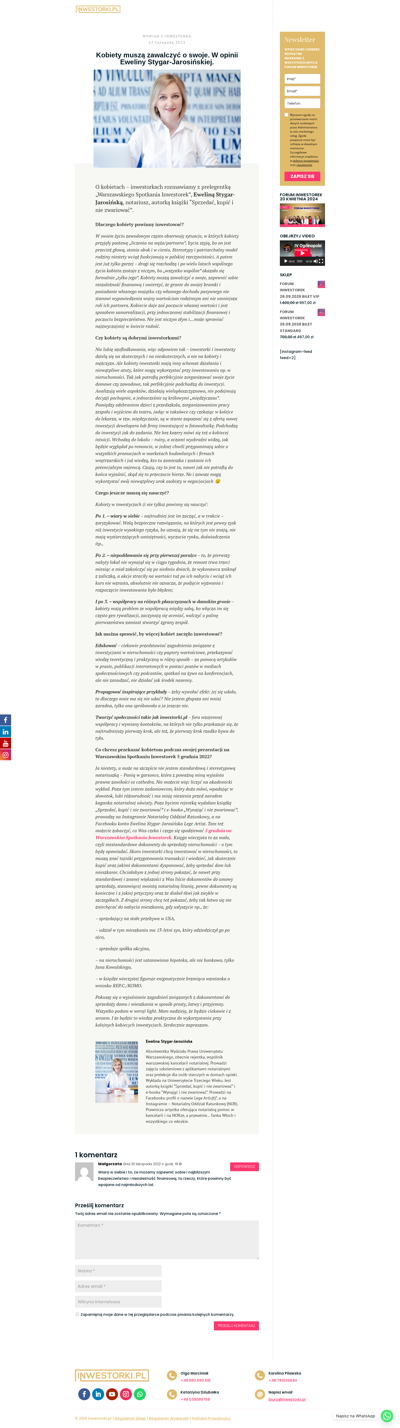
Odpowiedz (244, 1166)
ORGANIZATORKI (264, 10)
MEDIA (237, 10)
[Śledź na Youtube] (112, 1394)
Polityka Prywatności (211, 1418)
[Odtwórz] (286, 261)
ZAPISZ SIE (302, 176)
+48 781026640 (283, 1380)
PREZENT (293, 10)
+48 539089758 (195, 1399)
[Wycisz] (315, 261)
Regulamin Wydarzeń (169, 1418)
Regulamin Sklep (130, 1418)
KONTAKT (316, 10)
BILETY (189, 10)
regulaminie (304, 165)
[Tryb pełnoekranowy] (321, 261)
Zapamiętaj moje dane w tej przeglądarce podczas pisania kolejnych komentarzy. (157, 1314)
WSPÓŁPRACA (213, 10)
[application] (302, 253)
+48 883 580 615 (196, 1380)
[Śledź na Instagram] (126, 1394)
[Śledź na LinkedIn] (98, 1394)
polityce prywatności (306, 161)
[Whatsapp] (387, 1416)
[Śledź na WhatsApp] (140, 1394)
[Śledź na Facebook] (84, 1394)
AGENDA (169, 10)
